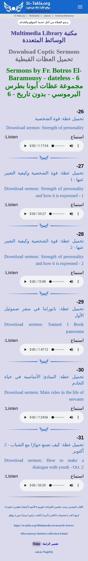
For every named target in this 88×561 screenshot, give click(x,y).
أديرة (45, 515)
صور (18, 515)
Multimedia (34, 16)
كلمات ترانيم (35, 515)
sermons (47, 16)
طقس (17, 507)
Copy (36, 544)
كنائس (53, 515)
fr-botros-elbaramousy (64, 16)
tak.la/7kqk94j (44, 552)
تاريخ (77, 515)
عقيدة (9, 507)
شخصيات (62, 515)
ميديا (25, 515)
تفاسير (58, 507)
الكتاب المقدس (76, 507)
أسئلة (25, 507)
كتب (71, 515)
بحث (65, 507)
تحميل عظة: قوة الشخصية (59, 118)
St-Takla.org (19, 16)
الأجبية (32, 507)
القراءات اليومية (45, 507)
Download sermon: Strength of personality (45, 127)
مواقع (12, 515)
